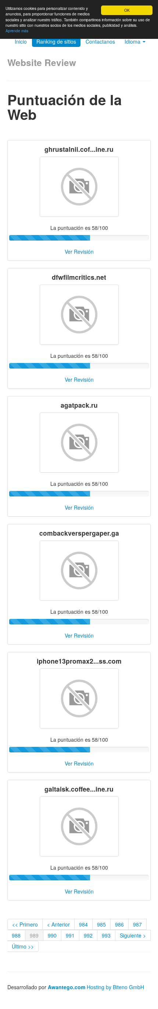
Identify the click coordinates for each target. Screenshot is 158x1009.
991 (70, 935)
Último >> (23, 946)
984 (83, 924)
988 (16, 935)
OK (127, 10)
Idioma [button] (133, 41)
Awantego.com (66, 987)
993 (106, 935)
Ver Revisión (79, 251)
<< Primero (25, 924)
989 (34, 935)
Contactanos (100, 41)
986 (119, 924)
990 (52, 935)
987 (137, 924)
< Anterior (58, 924)
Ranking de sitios (56, 41)
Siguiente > (133, 935)
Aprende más (17, 30)
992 (88, 935)
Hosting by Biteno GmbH (115, 987)
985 (101, 924)
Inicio (21, 41)
